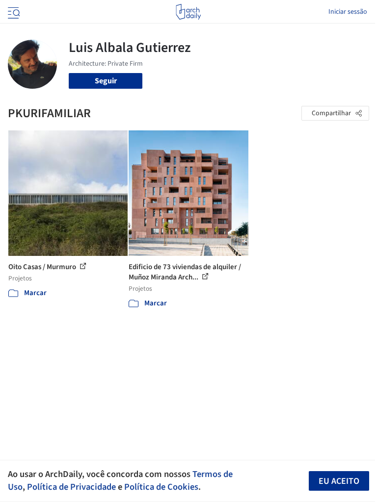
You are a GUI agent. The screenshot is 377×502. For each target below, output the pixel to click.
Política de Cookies (161, 486)
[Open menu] (13, 12)
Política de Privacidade (71, 486)
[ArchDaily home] (188, 12)
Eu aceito (339, 481)
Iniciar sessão (347, 11)
